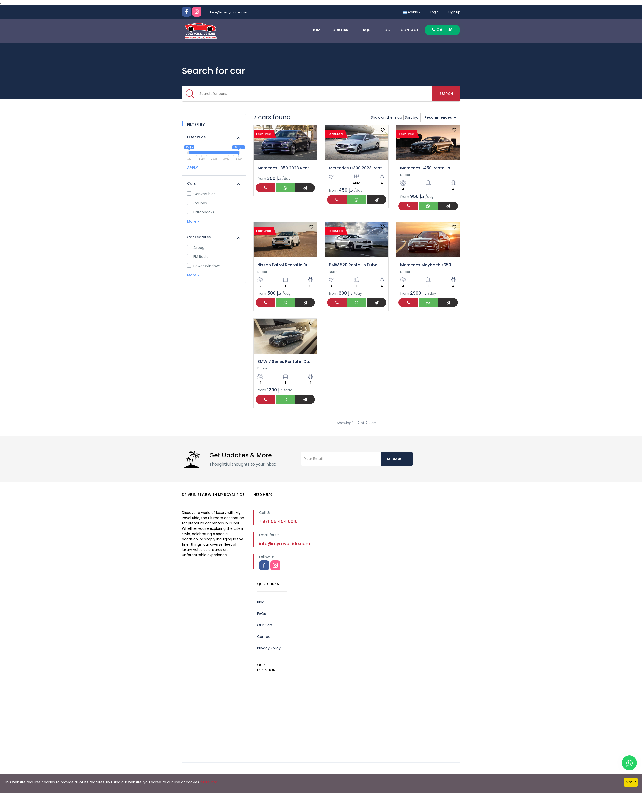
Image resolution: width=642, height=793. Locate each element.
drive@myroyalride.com (228, 12)
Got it (631, 782)
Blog (385, 29)
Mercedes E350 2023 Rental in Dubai (285, 168)
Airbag (198, 247)
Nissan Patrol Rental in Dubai (285, 265)
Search (446, 93)
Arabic (413, 12)
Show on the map (386, 117)
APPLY (192, 167)
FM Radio (201, 256)
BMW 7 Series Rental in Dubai (285, 361)
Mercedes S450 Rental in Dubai (428, 168)
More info (209, 782)
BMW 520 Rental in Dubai (354, 265)
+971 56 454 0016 (278, 521)
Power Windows (206, 265)
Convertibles (204, 193)
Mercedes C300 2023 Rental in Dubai (357, 168)
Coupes (200, 203)
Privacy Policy (269, 648)
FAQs (365, 29)
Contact (409, 29)
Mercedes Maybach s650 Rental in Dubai (428, 265)
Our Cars (341, 29)
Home (317, 29)
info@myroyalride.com (284, 543)
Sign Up (454, 12)
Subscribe (396, 458)
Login (434, 12)
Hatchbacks (203, 212)
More (192, 221)
